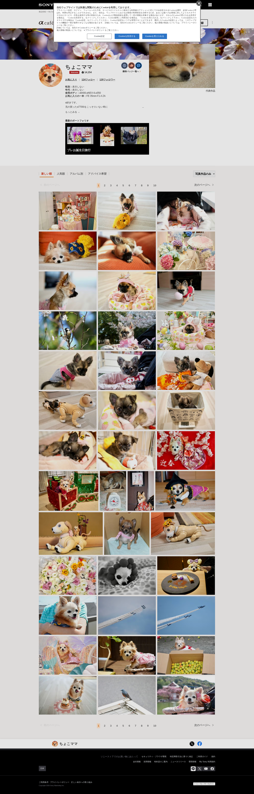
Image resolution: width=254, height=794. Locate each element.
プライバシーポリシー (94, 30)
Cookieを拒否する (127, 36)
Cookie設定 (99, 36)
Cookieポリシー (86, 28)
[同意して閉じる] (198, 3)
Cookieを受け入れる (154, 36)
